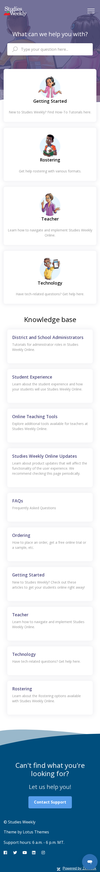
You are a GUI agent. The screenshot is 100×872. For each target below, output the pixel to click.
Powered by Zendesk (79, 868)
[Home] (15, 11)
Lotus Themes (36, 832)
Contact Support (50, 802)
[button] (90, 10)
